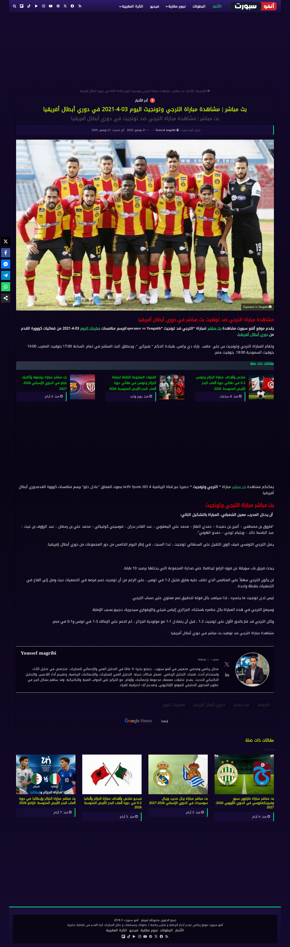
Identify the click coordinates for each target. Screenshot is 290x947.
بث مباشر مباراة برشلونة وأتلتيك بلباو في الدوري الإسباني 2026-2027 (44, 383)
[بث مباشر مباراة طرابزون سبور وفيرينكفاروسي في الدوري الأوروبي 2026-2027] (244, 774)
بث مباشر (214, 328)
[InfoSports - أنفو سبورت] (254, 6)
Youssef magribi (165, 130)
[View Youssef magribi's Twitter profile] (227, 664)
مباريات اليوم (90, 328)
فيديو (154, 6)
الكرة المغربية (132, 6)
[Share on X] (5, 241)
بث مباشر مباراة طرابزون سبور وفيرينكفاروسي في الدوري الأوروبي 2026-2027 (244, 803)
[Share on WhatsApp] (5, 286)
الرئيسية (201, 91)
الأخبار (217, 6)
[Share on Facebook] (5, 252)
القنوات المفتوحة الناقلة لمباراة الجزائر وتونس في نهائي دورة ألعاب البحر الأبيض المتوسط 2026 (132, 383)
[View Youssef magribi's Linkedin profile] (227, 675)
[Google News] (138, 721)
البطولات (199, 6)
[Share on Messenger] (5, 264)
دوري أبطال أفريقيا (253, 334)
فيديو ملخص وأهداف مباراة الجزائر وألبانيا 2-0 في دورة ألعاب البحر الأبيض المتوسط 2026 (113, 803)
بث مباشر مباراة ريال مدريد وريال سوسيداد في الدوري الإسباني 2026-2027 (178, 801)
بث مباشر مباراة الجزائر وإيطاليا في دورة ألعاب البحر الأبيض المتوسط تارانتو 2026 (47, 801)
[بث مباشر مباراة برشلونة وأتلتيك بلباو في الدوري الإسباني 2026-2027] (82, 386)
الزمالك (263, 704)
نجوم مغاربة (177, 6)
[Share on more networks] (5, 298)
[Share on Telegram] (5, 275)
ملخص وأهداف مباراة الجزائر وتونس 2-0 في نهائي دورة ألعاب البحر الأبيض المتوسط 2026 (220, 383)
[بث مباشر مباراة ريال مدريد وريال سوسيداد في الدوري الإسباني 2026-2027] (178, 774)
